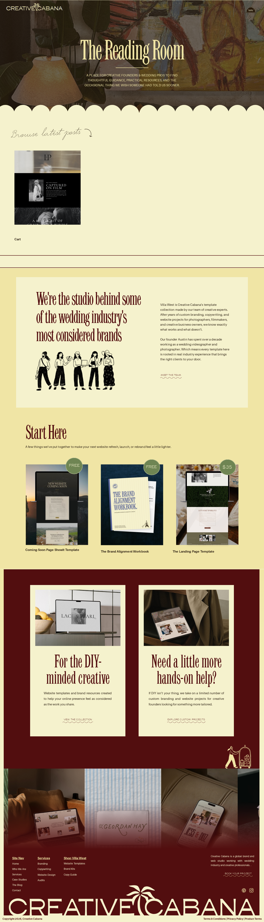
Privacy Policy (235, 918)
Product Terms (253, 918)
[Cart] (47, 188)
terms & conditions (214, 918)
